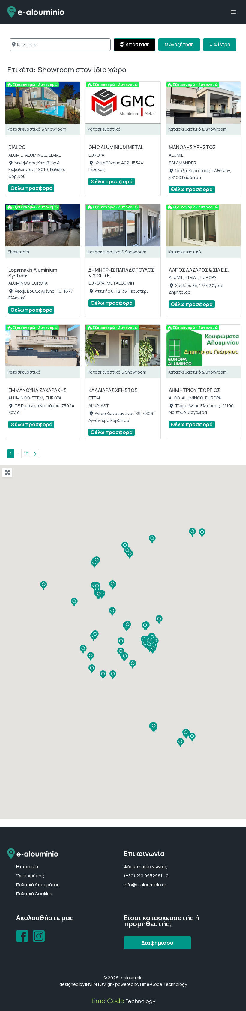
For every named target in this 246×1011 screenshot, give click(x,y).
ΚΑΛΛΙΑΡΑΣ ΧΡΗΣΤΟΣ (112, 390)
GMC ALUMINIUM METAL (115, 147)
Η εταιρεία (27, 866)
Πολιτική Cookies (34, 893)
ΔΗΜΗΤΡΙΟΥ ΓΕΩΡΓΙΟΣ (194, 390)
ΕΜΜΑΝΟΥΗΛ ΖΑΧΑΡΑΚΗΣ (37, 390)
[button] (121, 642)
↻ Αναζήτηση (182, 44)
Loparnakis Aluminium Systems (32, 273)
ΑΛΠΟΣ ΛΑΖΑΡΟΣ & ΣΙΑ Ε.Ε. (199, 270)
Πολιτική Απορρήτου (38, 884)
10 (26, 453)
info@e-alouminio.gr (145, 884)
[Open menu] (233, 11)
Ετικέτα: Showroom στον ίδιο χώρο (66, 69)
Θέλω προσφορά (31, 187)
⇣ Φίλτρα (219, 44)
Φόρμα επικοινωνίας (145, 866)
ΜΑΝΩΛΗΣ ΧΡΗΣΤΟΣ (192, 147)
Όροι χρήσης (30, 875)
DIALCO (17, 147)
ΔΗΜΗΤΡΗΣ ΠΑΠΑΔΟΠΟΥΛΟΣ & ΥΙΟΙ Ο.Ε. (121, 273)
